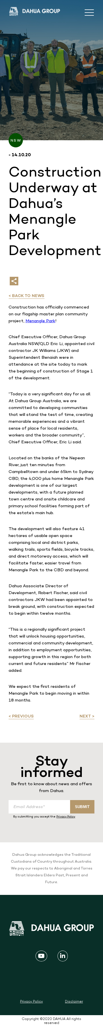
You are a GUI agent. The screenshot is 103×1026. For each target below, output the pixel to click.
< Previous (21, 716)
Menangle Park (40, 321)
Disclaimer (74, 1002)
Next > (87, 716)
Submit (82, 807)
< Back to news (26, 296)
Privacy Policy (65, 817)
